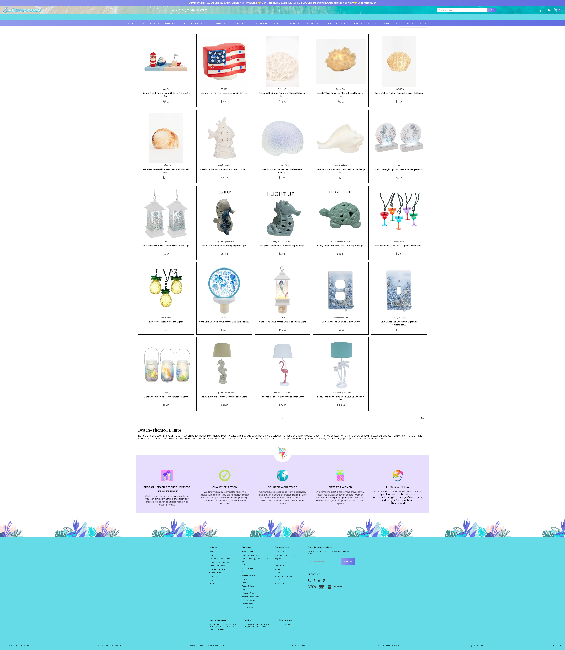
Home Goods (312, 23)
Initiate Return (215, 573)
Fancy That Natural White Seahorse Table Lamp (224, 396)
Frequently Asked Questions (220, 558)
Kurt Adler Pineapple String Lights (166, 322)
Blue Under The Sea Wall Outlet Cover (341, 322)
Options (215, 81)
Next (422, 418)
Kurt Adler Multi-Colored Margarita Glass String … (399, 245)
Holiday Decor (390, 23)
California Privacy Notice (109, 646)
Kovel (291, 2)
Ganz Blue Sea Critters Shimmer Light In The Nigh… (224, 322)
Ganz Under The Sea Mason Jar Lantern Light (166, 396)
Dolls (370, 23)
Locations (213, 555)
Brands (168, 23)
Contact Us (213, 576)
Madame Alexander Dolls (285, 555)
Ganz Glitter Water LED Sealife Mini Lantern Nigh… (166, 245)
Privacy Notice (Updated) (219, 562)
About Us (213, 551)
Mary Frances (280, 583)
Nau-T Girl (300, 2)
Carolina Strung (316, 2)
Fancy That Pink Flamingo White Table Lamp (282, 396)
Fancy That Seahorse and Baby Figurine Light (224, 245)
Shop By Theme (149, 23)
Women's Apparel (190, 23)
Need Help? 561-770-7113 (189, 10)
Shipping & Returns (217, 569)
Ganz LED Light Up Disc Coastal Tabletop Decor (399, 169)
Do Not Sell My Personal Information (206, 646)
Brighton (279, 558)
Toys (357, 23)
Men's (434, 23)
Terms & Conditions (217, 566)
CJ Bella (278, 573)
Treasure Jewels (278, 2)
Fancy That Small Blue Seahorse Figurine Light (282, 245)
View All (278, 587)
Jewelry (292, 23)
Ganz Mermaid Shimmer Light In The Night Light (282, 322)
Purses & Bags (215, 23)
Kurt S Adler (280, 580)
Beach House (280, 562)
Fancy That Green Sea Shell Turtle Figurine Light (340, 245)
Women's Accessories (268, 23)
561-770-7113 (284, 624)
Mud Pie (278, 569)
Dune (264, 2)
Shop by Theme (248, 568)
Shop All (130, 23)
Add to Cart (158, 81)
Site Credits (556, 646)
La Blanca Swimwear (251, 555)
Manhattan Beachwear (285, 576)
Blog (211, 580)
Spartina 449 (280, 551)
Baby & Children (415, 23)
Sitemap (212, 583)
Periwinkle (279, 566)
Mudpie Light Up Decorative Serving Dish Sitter (224, 93)
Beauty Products (337, 23)
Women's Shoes (240, 23)
